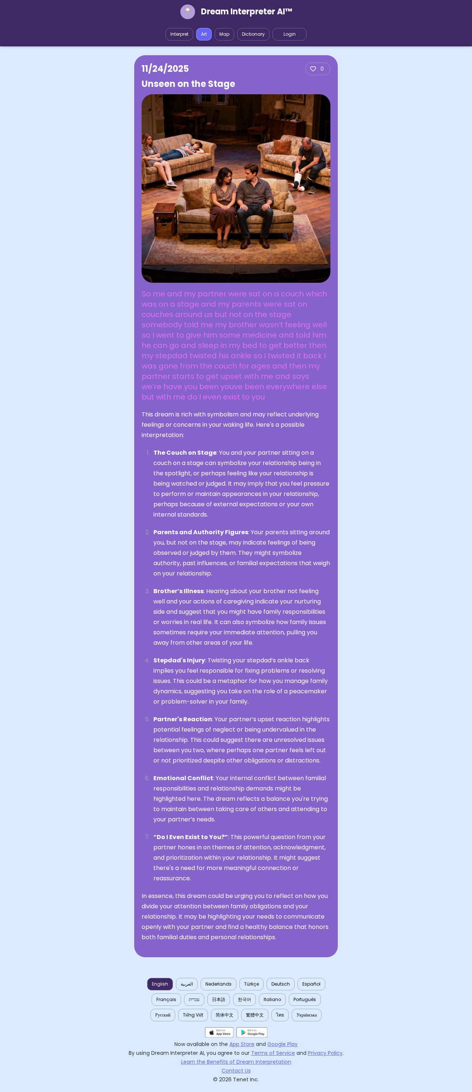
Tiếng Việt (193, 1015)
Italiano (272, 999)
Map (224, 34)
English (160, 984)
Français (166, 999)
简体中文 (224, 1015)
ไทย (280, 1015)
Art (204, 34)
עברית (194, 999)
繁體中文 (255, 1015)
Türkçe (251, 984)
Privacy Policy (325, 1053)
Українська (306, 1015)
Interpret (179, 34)
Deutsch (280, 984)
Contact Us (236, 1070)
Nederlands (218, 984)
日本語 (218, 999)
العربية (187, 984)
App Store (241, 1044)
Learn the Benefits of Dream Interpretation (236, 1061)
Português (305, 999)
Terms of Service (273, 1053)
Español (311, 984)
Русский (162, 1015)
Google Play (282, 1044)
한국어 (244, 999)
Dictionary (253, 34)
